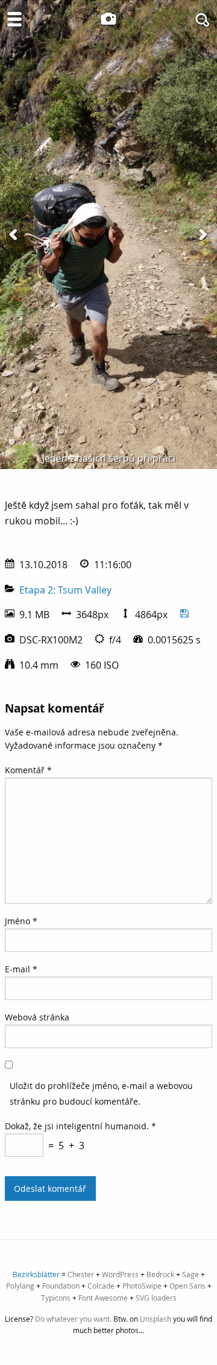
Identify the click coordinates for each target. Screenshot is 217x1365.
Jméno (21, 921)
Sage (190, 1274)
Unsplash (155, 1319)
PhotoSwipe (142, 1285)
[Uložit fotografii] (184, 614)
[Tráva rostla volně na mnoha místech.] (14, 234)
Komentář (28, 770)
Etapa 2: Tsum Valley (65, 590)
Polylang (20, 1285)
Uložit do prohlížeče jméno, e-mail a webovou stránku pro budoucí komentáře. (101, 1093)
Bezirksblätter (36, 1274)
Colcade (101, 1285)
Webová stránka (37, 1017)
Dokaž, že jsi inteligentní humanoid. (80, 1126)
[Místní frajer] (202, 234)
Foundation (61, 1285)
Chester (81, 1274)
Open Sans (187, 1285)
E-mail (21, 969)
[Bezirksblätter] (108, 19)
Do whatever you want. (73, 1319)
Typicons (56, 1297)
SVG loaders (156, 1297)
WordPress (120, 1274)
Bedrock (160, 1274)
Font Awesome (103, 1297)
